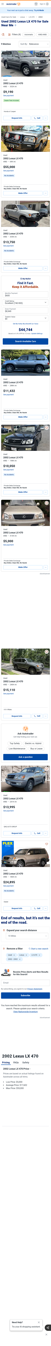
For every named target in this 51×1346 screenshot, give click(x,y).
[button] (36, 4)
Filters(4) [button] (16, 34)
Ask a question (26, 757)
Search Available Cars (25, 341)
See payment (8, 95)
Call (38, 118)
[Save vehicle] (47, 54)
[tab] (6, 1062)
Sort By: (24, 44)
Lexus (22, 17)
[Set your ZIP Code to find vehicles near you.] (15, 25)
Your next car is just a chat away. (25, 10)
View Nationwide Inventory (25, 1011)
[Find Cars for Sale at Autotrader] (13, 4)
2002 (40, 17)
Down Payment (10, 309)
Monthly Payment (11, 293)
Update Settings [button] (36, 334)
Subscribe (25, 995)
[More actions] (46, 118)
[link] (9, 175)
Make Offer (23, 193)
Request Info (17, 118)
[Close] (38, 1322)
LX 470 (32, 17)
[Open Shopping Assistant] (48, 1328)
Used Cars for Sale (8, 17)
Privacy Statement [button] (34, 989)
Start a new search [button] (39, 949)
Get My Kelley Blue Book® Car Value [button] (25, 324)
